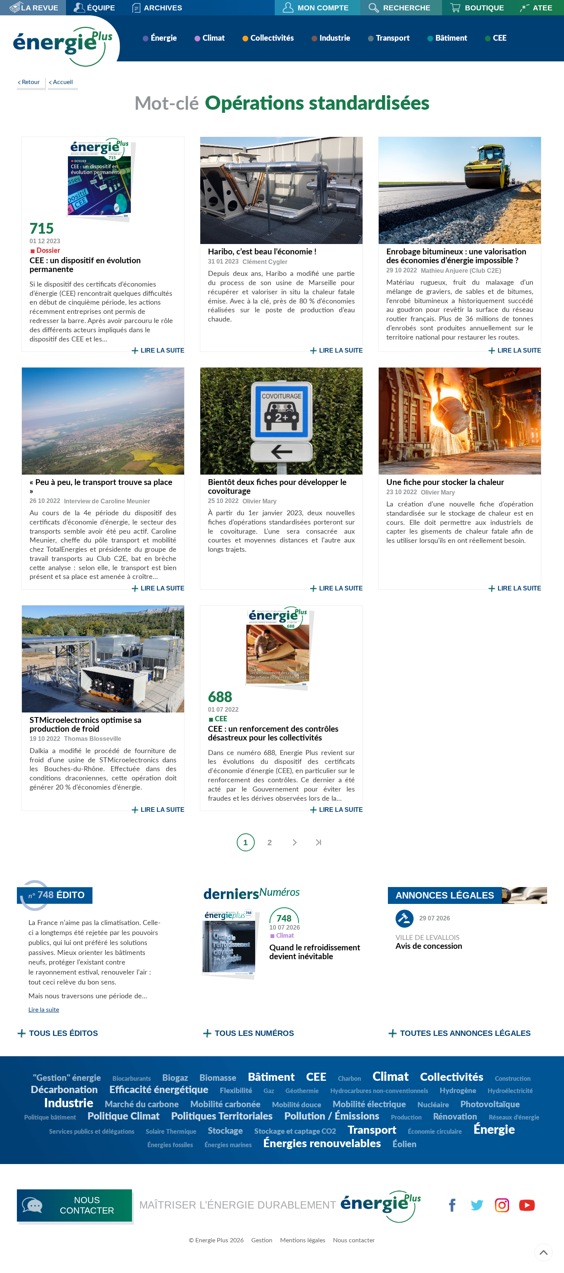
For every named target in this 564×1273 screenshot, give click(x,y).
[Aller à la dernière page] (318, 842)
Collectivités (272, 38)
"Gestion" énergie (67, 1078)
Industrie (335, 38)
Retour (31, 82)
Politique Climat (123, 1116)
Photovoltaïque (490, 1104)
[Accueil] (62, 46)
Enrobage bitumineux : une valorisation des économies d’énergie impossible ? (456, 256)
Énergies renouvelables (322, 1143)
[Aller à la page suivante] (294, 842)
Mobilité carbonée (225, 1104)
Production (406, 1118)
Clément (264, 262)
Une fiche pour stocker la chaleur (445, 482)
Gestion (261, 1240)
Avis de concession (429, 946)
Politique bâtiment (50, 1118)
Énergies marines (228, 1145)
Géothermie (302, 1091)
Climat (214, 38)
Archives (163, 7)
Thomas (92, 738)
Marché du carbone (142, 1104)
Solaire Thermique (171, 1132)
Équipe (101, 7)
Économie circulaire (435, 1132)
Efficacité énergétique (158, 1090)
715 (42, 229)
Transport (393, 38)
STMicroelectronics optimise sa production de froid (86, 724)
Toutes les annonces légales (465, 1033)
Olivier (259, 501)
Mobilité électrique (369, 1104)
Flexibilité (236, 1091)
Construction (513, 1079)
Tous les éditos (63, 1033)
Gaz (269, 1091)
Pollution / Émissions (331, 1116)
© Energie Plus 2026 (216, 1240)
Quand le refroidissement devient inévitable (314, 952)
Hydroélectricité (510, 1091)
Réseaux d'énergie (514, 1118)
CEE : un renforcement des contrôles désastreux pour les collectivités (273, 733)
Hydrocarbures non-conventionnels (379, 1091)
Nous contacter (354, 1240)
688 (220, 698)
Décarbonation (64, 1090)
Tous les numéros (254, 1033)
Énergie (164, 38)
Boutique (484, 7)
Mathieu (461, 270)
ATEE (542, 7)
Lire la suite (163, 350)
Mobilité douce (296, 1105)
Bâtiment (451, 38)
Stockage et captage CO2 (295, 1131)
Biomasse (218, 1078)
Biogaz (175, 1078)
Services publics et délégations (91, 1132)
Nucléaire (433, 1105)
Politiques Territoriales (222, 1116)
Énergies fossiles (170, 1145)
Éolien (404, 1144)
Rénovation (455, 1117)
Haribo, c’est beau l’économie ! (262, 252)
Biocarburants (131, 1079)
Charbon (349, 1079)
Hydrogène (458, 1091)
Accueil (63, 82)
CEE (499, 38)
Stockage (225, 1131)
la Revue (39, 7)
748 (284, 919)
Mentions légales (302, 1240)
